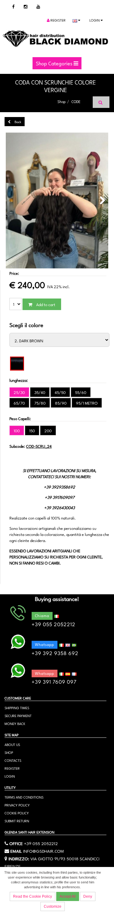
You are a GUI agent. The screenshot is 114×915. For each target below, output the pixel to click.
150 (32, 430)
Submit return (17, 821)
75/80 (40, 402)
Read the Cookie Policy (32, 896)
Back (17, 121)
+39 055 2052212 (41, 843)
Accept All (68, 896)
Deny (87, 896)
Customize (52, 906)
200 (48, 430)
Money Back (15, 723)
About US (12, 744)
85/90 (61, 402)
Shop (61, 101)
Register (58, 20)
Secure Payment (18, 715)
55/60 (80, 392)
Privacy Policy (17, 805)
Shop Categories (55, 63)
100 (17, 430)
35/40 (39, 392)
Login (95, 20)
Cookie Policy (17, 813)
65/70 (19, 402)
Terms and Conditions (24, 797)
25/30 (19, 392)
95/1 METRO (87, 402)
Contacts (13, 760)
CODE (76, 101)
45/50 (60, 392)
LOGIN (10, 776)
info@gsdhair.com (43, 850)
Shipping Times (17, 707)
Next (100, 200)
